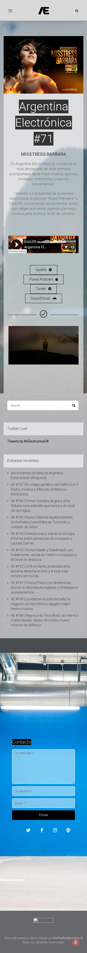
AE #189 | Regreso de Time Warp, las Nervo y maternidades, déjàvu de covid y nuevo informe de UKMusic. (45, 620)
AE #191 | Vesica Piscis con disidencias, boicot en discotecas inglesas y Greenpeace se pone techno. (44, 587)
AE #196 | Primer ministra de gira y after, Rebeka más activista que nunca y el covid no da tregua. (43, 505)
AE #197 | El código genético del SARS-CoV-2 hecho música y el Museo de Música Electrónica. (45, 489)
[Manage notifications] (76, 942)
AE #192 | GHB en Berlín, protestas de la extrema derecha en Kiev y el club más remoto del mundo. (40, 571)
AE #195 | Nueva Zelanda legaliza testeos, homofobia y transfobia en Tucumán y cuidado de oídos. (42, 522)
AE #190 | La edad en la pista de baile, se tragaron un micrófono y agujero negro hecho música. (41, 604)
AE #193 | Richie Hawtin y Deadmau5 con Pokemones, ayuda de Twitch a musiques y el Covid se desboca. (44, 555)
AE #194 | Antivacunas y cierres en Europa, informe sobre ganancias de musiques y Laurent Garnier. (43, 538)
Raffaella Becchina (66, 938)
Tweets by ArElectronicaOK (28, 441)
